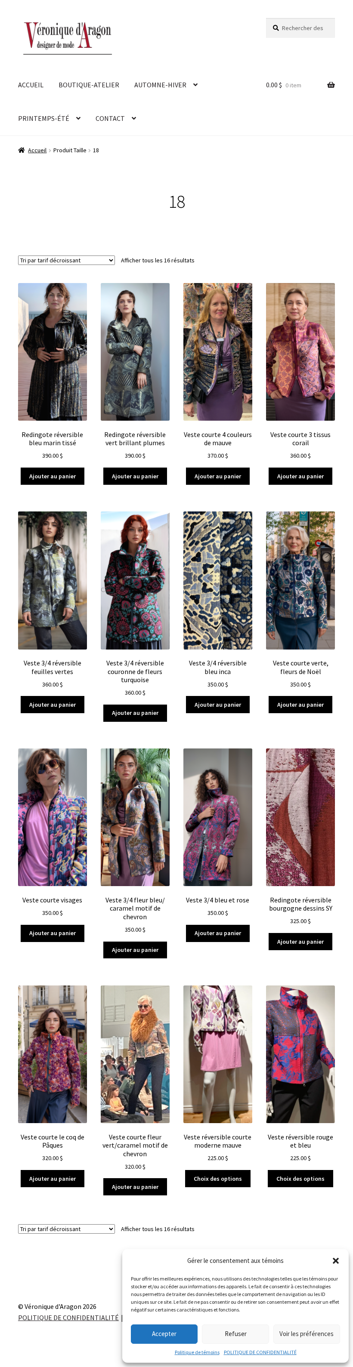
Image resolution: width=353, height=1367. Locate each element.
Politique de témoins (197, 1352)
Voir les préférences (306, 1334)
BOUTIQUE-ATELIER (89, 84)
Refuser (236, 1334)
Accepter (164, 1334)
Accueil (37, 150)
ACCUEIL (30, 84)
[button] (335, 1260)
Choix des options (218, 1178)
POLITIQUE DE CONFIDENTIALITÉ (260, 1352)
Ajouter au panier (52, 476)
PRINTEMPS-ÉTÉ (43, 118)
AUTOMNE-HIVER (160, 84)
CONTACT (110, 118)
